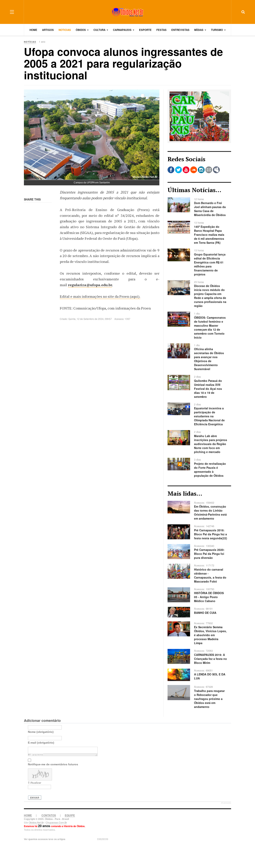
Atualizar (35, 782)
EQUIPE (70, 815)
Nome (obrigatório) (41, 731)
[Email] (208, 169)
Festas (161, 30)
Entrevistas (180, 30)
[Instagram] (201, 169)
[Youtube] (186, 169)
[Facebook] (171, 169)
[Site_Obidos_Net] (199, 116)
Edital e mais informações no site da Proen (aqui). (100, 296)
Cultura (99, 30)
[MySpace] (216, 169)
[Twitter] (178, 169)
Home (33, 30)
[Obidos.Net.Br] (127, 12)
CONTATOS (48, 815)
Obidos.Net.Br (36, 822)
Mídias (199, 30)
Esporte (145, 30)
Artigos (48, 30)
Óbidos (81, 30)
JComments (226, 803)
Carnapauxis (122, 30)
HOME (28, 815)
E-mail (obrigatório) (41, 742)
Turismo (217, 30)
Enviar (34, 797)
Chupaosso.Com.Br (56, 822)
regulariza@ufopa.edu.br (90, 284)
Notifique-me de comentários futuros (53, 764)
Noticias (65, 30)
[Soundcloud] (193, 169)
